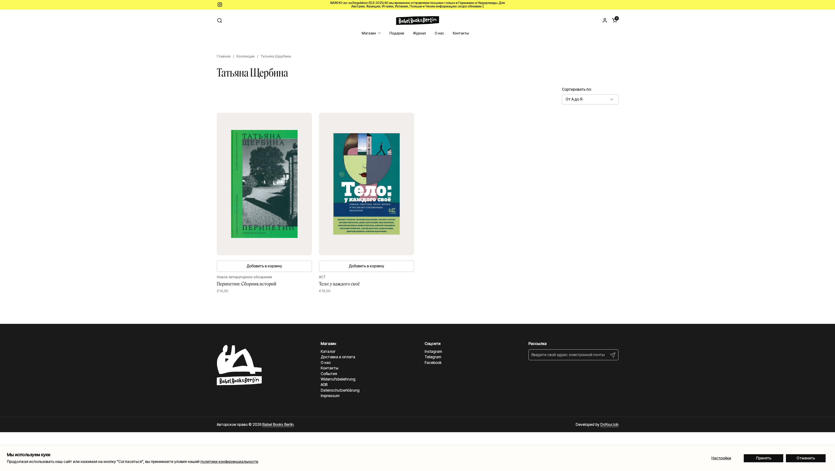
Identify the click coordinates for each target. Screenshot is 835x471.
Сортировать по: (577, 89)
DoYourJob (609, 424)
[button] (219, 20)
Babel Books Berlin (278, 424)
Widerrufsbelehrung (338, 379)
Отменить (806, 458)
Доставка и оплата (338, 357)
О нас (326, 362)
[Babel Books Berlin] (417, 20)
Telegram (433, 357)
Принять (763, 458)
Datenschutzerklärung (340, 390)
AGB (324, 384)
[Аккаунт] (605, 20)
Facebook (433, 362)
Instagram (433, 351)
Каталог (328, 351)
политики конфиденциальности (229, 461)
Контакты (329, 368)
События (329, 374)
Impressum (330, 396)
